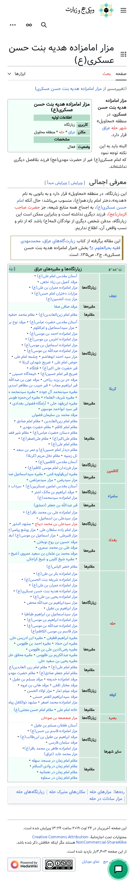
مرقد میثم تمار (66, 691)
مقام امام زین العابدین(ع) (27, 667)
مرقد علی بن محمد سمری (57, 547)
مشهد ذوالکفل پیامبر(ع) (18, 702)
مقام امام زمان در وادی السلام (54, 766)
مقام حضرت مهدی (36, 427)
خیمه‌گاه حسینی (24, 374)
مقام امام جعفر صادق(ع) (58, 673)
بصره (113, 718)
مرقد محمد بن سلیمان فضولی (54, 415)
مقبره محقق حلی (19, 655)
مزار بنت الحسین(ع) (61, 299)
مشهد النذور (21, 524)
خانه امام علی (67, 710)
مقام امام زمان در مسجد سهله (54, 760)
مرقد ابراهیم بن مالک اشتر (54, 492)
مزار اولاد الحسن (39, 691)
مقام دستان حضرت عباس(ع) (55, 432)
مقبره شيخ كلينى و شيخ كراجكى (50, 559)
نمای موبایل (90, 861)
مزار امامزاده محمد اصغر (59, 702)
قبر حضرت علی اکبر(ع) (59, 368)
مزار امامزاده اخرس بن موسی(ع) (52, 339)
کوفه (112, 695)
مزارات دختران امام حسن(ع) (55, 293)
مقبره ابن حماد (66, 643)
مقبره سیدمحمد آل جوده (58, 392)
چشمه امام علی (26, 356)
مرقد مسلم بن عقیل (27, 679)
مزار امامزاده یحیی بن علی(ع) (55, 597)
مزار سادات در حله (105, 798)
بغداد (112, 540)
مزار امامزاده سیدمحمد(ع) (57, 498)
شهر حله (119, 128)
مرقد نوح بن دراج (13, 322)
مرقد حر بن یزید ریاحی (60, 379)
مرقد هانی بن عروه (35, 685)
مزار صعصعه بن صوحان (59, 718)
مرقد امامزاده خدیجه (62, 679)
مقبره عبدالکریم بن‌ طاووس (56, 655)
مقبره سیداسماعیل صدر (24, 474)
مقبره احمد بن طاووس (34, 643)
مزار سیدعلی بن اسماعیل (58, 518)
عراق (71, 132)
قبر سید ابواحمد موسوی (59, 409)
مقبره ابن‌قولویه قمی (62, 474)
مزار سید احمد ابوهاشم (59, 356)
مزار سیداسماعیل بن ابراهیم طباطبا (50, 614)
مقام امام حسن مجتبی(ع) (33, 710)
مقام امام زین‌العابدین (60, 421)
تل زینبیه (70, 455)
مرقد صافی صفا (65, 306)
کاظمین (112, 471)
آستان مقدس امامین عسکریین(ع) (51, 486)
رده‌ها (120, 792)
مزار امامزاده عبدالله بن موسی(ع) (52, 351)
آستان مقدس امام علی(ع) (57, 276)
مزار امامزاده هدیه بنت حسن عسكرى (69, 88)
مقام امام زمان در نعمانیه (58, 772)
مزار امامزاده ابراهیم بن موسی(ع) (52, 620)
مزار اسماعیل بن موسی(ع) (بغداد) (28, 535)
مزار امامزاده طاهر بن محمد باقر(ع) (50, 748)
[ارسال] (118, 869)
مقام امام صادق (28, 421)
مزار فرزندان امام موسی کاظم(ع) (52, 468)
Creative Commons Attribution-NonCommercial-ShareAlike (79, 839)
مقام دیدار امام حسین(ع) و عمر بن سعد (46, 450)
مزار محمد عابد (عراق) (60, 754)
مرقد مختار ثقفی (65, 685)
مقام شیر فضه (18, 432)
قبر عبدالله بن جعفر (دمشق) (55, 505)
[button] (123, 10)
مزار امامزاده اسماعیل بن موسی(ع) (50, 345)
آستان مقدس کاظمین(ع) (57, 462)
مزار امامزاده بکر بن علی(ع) (56, 573)
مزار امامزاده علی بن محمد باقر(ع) (51, 512)
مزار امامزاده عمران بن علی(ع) (54, 287)
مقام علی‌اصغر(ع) (34, 438)
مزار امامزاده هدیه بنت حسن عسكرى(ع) (46, 591)
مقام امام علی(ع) (64, 444)
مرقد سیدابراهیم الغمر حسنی (55, 696)
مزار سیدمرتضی (41, 480)
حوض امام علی (66, 362)
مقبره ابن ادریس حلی (26, 638)
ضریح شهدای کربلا (36, 362)
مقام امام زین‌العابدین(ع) (58, 314)
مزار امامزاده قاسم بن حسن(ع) (53, 731)
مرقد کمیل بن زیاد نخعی (58, 282)
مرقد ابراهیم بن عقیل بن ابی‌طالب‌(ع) (48, 737)
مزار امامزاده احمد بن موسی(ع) (53, 333)
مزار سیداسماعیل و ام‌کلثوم (53, 327)
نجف (113, 296)
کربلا (112, 389)
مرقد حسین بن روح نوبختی (57, 542)
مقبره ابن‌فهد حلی (63, 403)
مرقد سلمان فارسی (63, 742)
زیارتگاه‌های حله (30, 792)
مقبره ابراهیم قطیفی (62, 638)
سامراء (113, 496)
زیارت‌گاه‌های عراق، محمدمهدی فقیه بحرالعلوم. (70, 244)
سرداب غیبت (12, 486)
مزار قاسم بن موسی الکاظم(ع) (54, 631)
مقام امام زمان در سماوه (59, 777)
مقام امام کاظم (65, 427)
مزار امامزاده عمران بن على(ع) (54, 585)
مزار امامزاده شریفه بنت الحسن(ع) (50, 579)
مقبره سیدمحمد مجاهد (17, 392)
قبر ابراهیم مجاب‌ (64, 385)
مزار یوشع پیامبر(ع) (21, 530)
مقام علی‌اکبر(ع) (64, 438)
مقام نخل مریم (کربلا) (43, 455)
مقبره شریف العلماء (59, 397)
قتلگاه (34, 368)
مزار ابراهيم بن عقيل (61, 608)
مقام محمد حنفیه (21, 314)
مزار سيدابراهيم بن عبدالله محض (52, 602)
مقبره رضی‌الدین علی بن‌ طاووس (53, 649)
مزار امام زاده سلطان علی (58, 530)
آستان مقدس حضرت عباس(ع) (53, 322)
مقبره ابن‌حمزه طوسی (23, 397)
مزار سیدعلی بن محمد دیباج (56, 524)
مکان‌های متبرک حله (67, 792)
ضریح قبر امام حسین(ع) (59, 374)
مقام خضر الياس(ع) (61, 566)
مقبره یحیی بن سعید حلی (57, 661)
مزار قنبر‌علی (68, 535)
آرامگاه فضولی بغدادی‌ (29, 403)
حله (62, 132)
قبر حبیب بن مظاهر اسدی (28, 385)
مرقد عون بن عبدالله (24, 379)
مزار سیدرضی (67, 480)
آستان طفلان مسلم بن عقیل (55, 725)
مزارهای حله (100, 792)
